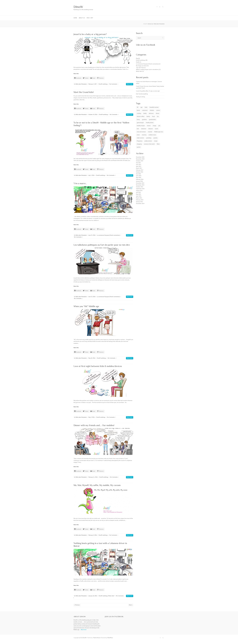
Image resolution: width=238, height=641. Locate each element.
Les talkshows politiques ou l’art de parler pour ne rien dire (102, 245)
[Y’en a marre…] (103, 199)
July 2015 (138, 192)
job (159, 125)
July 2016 (138, 174)
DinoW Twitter (159, 6)
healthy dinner (149, 122)
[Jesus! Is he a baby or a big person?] (103, 50)
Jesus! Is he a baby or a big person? (90, 34)
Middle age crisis (158, 132)
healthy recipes (141, 125)
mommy (144, 135)
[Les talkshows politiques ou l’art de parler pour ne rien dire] (103, 261)
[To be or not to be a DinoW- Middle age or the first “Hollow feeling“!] (103, 141)
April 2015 (138, 196)
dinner (157, 113)
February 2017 (139, 170)
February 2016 (139, 179)
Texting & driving (140, 97)
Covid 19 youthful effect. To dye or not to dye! (148, 91)
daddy (145, 113)
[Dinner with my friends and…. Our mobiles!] (103, 441)
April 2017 (138, 166)
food (153, 116)
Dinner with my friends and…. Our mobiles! (94, 425)
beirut (138, 110)
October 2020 (139, 161)
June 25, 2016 (91, 235)
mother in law (152, 135)
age (141, 107)
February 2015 (139, 200)
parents (155, 138)
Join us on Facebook (114, 617)
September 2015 (140, 188)
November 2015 (140, 185)
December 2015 (140, 183)
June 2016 (138, 175)
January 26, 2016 (92, 596)
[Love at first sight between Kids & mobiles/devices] (103, 383)
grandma (144, 119)
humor (149, 125)
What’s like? (111, 596)
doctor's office (140, 116)
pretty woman (148, 141)
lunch (156, 128)
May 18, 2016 (91, 358)
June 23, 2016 (91, 296)
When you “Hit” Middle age (86, 306)
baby (146, 107)
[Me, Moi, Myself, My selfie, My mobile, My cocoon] (103, 501)
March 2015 (139, 198)
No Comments (113, 84)
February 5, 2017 (92, 84)
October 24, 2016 (92, 114)
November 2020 (140, 159)
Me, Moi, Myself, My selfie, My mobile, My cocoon (97, 485)
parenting (148, 138)
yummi (138, 147)
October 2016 (139, 172)
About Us (82, 18)
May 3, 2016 (91, 417)
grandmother (152, 119)
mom (138, 135)
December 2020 (140, 157)
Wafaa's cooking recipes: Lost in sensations (147, 69)
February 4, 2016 (92, 535)
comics (158, 110)
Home (75, 18)
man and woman (141, 132)
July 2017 (138, 162)
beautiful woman (154, 107)
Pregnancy (139, 141)
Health (137, 62)
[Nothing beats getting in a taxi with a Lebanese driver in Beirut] (103, 562)
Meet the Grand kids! (84, 92)
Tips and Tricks (140, 67)
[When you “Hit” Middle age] (103, 322)
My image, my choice (141, 66)
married (150, 132)
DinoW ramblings (103, 84)
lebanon (150, 128)
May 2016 (138, 177)
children (152, 110)
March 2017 (139, 168)
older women (140, 138)
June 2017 (138, 164)
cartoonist (144, 110)
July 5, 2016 (91, 175)
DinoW (78, 7)
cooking (139, 113)
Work (158, 144)
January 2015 (139, 201)
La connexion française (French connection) (108, 235)
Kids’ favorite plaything (142, 94)
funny (138, 119)
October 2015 (139, 187)
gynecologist (140, 122)
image (154, 125)
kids (138, 128)
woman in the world (149, 144)
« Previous (77, 605)
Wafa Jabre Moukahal (81, 84)
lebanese (143, 128)
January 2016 (139, 181)
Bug (137, 58)
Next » (130, 605)
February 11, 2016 (93, 477)
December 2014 (140, 203)
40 (137, 107)
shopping (139, 144)
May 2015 (138, 194)
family (148, 116)
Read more (129, 84)
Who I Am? (90, 18)
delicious (151, 113)
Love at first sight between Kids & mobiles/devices (98, 366)
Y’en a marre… (80, 183)
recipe (155, 141)
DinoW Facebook (157, 6)
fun (158, 116)
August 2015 (139, 190)
